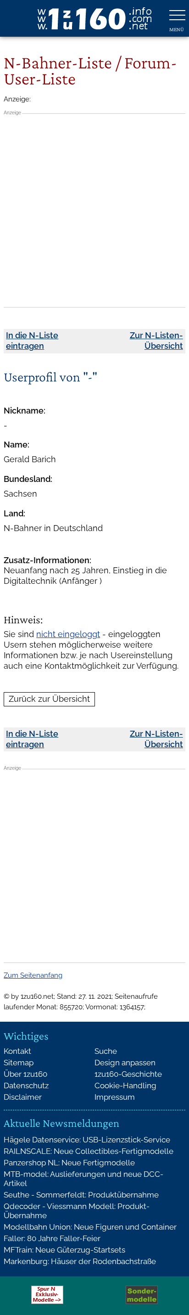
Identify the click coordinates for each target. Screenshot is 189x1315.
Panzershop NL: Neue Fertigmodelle (69, 1162)
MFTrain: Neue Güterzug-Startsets (64, 1249)
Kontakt (17, 1051)
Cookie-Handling (125, 1085)
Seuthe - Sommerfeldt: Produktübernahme (81, 1194)
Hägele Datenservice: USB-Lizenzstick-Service (87, 1139)
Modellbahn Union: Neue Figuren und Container (90, 1226)
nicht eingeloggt (68, 634)
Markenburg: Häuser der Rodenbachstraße (80, 1261)
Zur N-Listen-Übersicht (156, 340)
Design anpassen (125, 1062)
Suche (105, 1051)
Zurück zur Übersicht (49, 699)
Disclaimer (23, 1097)
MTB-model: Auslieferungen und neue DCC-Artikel (83, 1179)
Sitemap (18, 1062)
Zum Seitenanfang (33, 975)
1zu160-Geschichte (128, 1074)
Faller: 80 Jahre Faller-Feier (52, 1238)
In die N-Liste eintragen (32, 340)
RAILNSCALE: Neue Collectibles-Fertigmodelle (88, 1151)
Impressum (114, 1097)
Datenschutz (26, 1085)
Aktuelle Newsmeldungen (61, 1123)
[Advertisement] (94, 210)
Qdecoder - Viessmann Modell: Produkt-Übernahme (77, 1211)
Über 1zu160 (25, 1074)
